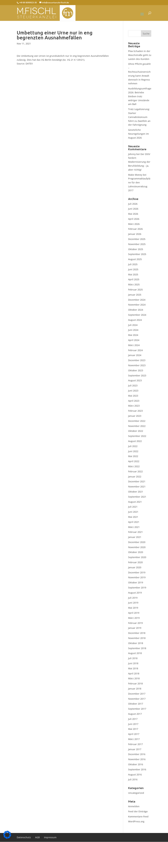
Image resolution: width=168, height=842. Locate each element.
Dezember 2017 (136, 693)
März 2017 (134, 739)
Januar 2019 (134, 627)
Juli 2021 (132, 506)
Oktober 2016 (135, 764)
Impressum (50, 837)
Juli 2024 (132, 325)
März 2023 (134, 405)
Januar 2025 (134, 294)
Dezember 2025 (136, 239)
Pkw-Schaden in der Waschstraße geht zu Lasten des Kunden (139, 55)
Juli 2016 (132, 779)
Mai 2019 (133, 607)
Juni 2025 (133, 269)
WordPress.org (136, 821)
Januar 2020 (134, 567)
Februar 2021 (135, 532)
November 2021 (137, 486)
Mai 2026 (133, 213)
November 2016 (137, 759)
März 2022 (134, 466)
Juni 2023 (133, 390)
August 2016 (135, 774)
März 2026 (134, 224)
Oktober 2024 (135, 309)
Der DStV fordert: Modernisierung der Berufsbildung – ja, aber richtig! (139, 162)
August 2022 (135, 441)
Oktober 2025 (135, 249)
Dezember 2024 (136, 299)
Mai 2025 (133, 274)
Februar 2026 (135, 228)
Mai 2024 (133, 335)
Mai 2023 (133, 395)
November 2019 (137, 577)
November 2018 (137, 638)
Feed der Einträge (138, 811)
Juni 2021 (133, 511)
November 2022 (137, 426)
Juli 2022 (132, 446)
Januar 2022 (134, 476)
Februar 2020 (135, 562)
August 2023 (135, 380)
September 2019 (137, 587)
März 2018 (134, 678)
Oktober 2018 (135, 643)
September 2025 (137, 254)
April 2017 (133, 734)
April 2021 (133, 522)
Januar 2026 (134, 234)
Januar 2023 (134, 415)
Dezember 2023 (136, 360)
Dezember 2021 (136, 481)
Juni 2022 (133, 451)
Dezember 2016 (136, 754)
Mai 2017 (133, 728)
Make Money (135, 174)
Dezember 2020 (136, 542)
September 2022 (137, 436)
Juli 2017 (132, 718)
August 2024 (135, 319)
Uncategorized (136, 792)
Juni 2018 (133, 663)
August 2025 (135, 259)
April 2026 (133, 218)
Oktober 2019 (135, 582)
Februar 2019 (135, 623)
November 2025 (137, 244)
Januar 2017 (134, 749)
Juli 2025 (132, 264)
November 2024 (137, 304)
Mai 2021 (133, 516)
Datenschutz (24, 837)
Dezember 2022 (136, 420)
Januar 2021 (134, 537)
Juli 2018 (132, 658)
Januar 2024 (134, 355)
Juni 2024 (133, 329)
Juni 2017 (133, 724)
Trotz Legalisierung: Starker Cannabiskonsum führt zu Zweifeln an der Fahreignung (139, 117)
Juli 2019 (132, 597)
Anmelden (133, 806)
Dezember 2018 (136, 633)
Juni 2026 (133, 208)
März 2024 (134, 345)
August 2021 (135, 501)
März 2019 (134, 617)
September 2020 (137, 557)
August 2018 (135, 653)
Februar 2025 (135, 289)
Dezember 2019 (136, 572)
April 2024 (133, 340)
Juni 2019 (133, 602)
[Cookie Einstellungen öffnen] (7, 837)
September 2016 (137, 769)
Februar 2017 (135, 744)
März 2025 (134, 284)
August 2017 (135, 713)
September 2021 (137, 496)
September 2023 (137, 375)
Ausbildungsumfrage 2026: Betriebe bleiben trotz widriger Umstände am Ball (139, 96)
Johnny (132, 154)
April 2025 (133, 279)
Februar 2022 (135, 471)
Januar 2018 (134, 688)
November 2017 (137, 698)
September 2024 (137, 314)
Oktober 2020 (135, 552)
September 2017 (137, 708)
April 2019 (133, 612)
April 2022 (133, 461)
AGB (37, 837)
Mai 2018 (133, 668)
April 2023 (133, 400)
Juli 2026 (132, 203)
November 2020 (137, 547)
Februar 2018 (135, 683)
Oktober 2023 (135, 370)
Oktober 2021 (135, 491)
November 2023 (137, 365)
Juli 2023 (132, 385)
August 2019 (135, 592)
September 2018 (137, 648)
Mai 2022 (133, 456)
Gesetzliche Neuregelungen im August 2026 (138, 133)
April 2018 (133, 673)
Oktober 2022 (135, 430)
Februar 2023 (135, 410)
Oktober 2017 (135, 703)
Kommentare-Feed (138, 816)
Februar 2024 (135, 350)
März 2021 (134, 527)
